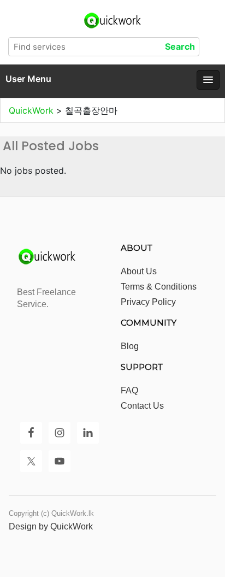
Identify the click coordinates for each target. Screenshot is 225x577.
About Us (139, 271)
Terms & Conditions (159, 286)
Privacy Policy (148, 302)
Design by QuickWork (51, 526)
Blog (130, 346)
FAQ (129, 390)
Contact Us (142, 405)
